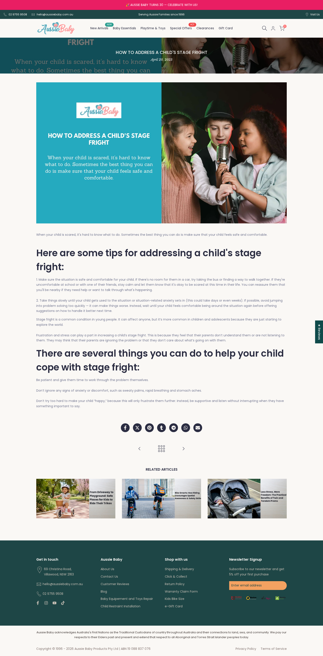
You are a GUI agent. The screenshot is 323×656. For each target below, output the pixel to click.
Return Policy (175, 584)
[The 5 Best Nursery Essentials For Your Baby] (183, 448)
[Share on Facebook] (125, 427)
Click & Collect (176, 576)
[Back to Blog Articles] (161, 448)
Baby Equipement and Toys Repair (127, 599)
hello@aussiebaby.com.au (55, 14)
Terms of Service (274, 649)
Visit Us (315, 14)
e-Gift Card (174, 606)
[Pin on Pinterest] (149, 427)
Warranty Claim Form (181, 591)
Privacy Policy (246, 649)
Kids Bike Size (174, 599)
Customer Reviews (115, 584)
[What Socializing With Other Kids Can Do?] (140, 448)
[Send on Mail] (197, 427)
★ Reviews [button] (319, 332)
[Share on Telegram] (173, 427)
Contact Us (109, 576)
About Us (107, 569)
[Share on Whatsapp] (185, 427)
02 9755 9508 (18, 14)
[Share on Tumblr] (161, 427)
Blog (104, 591)
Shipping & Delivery (179, 569)
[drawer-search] (264, 28)
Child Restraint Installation (120, 606)
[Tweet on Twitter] (137, 427)
